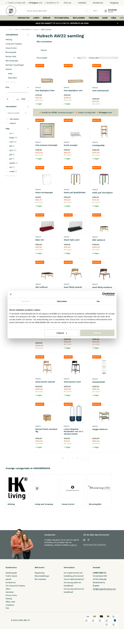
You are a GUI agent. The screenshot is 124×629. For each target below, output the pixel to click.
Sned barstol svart (72, 382)
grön (12, 150)
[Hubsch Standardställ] (104, 365)
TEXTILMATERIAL (61, 18)
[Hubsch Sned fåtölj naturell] (75, 271)
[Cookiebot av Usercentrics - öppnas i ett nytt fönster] (104, 294)
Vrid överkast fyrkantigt (46, 145)
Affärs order (10, 602)
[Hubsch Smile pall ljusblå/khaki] (75, 176)
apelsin (13, 163)
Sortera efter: (94, 58)
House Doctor (11, 48)
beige (13, 138)
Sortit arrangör (71, 145)
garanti (8, 579)
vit (11, 133)
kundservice (11, 582)
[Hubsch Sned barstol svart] (75, 365)
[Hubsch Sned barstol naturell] (47, 365)
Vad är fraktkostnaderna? (74, 579)
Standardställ (98, 382)
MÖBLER (46, 18)
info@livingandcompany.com (104, 589)
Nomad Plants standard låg (46, 430)
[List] (74, 58)
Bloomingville (11, 52)
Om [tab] (98, 301)
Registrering (39, 573)
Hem (16, 29)
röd (12, 167)
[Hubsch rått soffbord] (47, 271)
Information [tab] (62, 301)
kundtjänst (73, 545)
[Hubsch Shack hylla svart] (75, 223)
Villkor (8, 589)
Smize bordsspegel (44, 192)
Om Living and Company (15, 586)
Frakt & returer (11, 576)
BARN (105, 18)
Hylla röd (39, 240)
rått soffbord (41, 287)
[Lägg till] (55, 104)
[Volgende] (86, 458)
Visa (111, 104)
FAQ (7, 608)
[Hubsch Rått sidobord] (104, 223)
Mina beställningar (42, 576)
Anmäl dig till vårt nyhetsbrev (94, 545)
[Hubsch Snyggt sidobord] (104, 413)
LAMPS (36, 18)
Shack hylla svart (72, 240)
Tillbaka (11, 29)
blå (12, 146)
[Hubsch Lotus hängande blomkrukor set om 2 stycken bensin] (75, 413)
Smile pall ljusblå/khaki (74, 192)
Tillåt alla (97, 333)
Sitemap (9, 599)
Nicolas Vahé (11, 56)
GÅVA (113, 18)
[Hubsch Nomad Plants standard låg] (47, 413)
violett (13, 171)
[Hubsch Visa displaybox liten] (47, 74)
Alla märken (14, 119)
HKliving (9, 39)
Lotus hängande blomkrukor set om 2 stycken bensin (73, 431)
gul (12, 159)
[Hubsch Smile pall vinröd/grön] (104, 176)
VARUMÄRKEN (26, 29)
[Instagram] (84, 540)
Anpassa (60, 333)
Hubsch (36, 29)
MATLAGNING (79, 18)
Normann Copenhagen (15, 65)
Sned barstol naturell (45, 382)
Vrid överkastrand (100, 91)
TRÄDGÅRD (94, 18)
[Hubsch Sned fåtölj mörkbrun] (104, 271)
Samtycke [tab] (26, 301)
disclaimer (10, 592)
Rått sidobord (98, 240)
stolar (10, 73)
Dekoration (12, 78)
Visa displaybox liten (44, 90)
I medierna (10, 605)
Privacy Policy (11, 595)
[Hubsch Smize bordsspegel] (47, 176)
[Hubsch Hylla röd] (47, 223)
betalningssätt (11, 573)
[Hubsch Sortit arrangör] (75, 129)
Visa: (79, 58)
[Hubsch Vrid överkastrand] (104, 74)
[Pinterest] (88, 540)
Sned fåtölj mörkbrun (102, 287)
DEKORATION (23, 18)
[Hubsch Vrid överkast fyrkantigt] (47, 129)
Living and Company (14, 44)
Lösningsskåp (98, 145)
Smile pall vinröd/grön (102, 193)
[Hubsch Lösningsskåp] (104, 129)
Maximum (24, 99)
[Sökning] (86, 11)
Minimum (10, 99)
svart (13, 142)
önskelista (82, 3)
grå (12, 154)
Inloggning (114, 3)
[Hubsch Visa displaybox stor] (75, 74)
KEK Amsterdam (12, 61)
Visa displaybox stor (73, 90)
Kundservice (98, 3)
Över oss (67, 3)
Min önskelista (40, 579)
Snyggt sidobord (99, 429)
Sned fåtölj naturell (73, 287)
